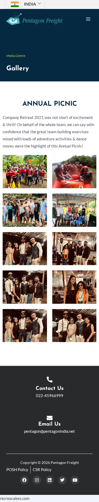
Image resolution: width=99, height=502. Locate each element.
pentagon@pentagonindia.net (49, 431)
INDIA (30, 3)
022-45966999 (49, 395)
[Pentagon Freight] (34, 19)
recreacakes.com (14, 498)
